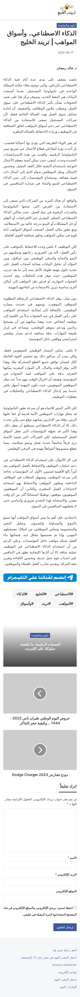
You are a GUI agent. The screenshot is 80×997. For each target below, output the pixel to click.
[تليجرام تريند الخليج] (40, 577)
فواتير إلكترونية (67, 972)
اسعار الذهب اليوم (65, 979)
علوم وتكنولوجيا (66, 25)
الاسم (72, 857)
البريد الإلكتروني (66, 874)
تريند (45, 603)
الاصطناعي (63, 594)
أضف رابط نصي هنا (65, 950)
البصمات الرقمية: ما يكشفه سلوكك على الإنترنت (40, 646)
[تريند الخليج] (67, 9)
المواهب (65, 603)
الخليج (40, 594)
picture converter (64, 965)
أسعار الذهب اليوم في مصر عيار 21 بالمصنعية (49, 957)
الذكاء (21, 594)
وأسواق (25, 603)
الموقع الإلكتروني (66, 891)
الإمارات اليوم (68, 987)
